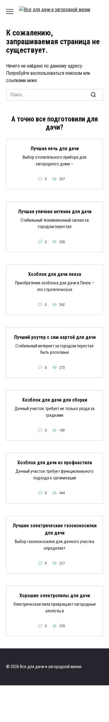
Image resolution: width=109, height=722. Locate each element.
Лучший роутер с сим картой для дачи (55, 337)
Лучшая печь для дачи (54, 148)
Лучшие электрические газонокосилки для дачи (54, 529)
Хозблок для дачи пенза (54, 274)
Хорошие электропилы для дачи (54, 595)
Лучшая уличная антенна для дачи (54, 211)
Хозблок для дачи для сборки (54, 400)
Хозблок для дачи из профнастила (54, 462)
